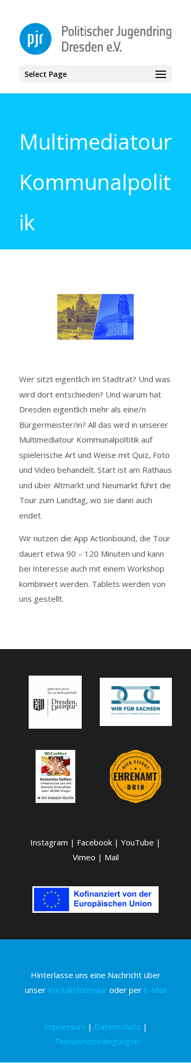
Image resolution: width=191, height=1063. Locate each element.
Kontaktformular (77, 989)
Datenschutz (117, 1026)
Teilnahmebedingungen (96, 1041)
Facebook (94, 842)
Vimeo (84, 857)
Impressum (64, 1026)
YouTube (137, 842)
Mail (112, 857)
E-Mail (155, 989)
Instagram (49, 842)
